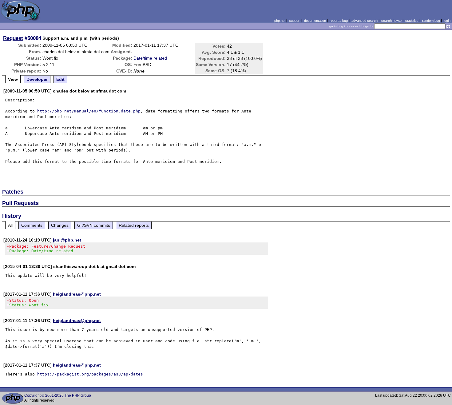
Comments (31, 225)
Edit (60, 79)
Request (13, 38)
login (447, 20)
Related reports (134, 225)
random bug (431, 20)
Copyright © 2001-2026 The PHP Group (57, 395)
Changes (60, 225)
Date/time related (150, 58)
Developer (37, 79)
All (10, 225)
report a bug (339, 20)
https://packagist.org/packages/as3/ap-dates (90, 374)
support (294, 20)
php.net (279, 20)
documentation (315, 20)
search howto (391, 20)
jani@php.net (67, 240)
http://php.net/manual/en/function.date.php (89, 111)
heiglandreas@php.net (77, 294)
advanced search (364, 20)
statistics (411, 20)
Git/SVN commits (93, 225)
